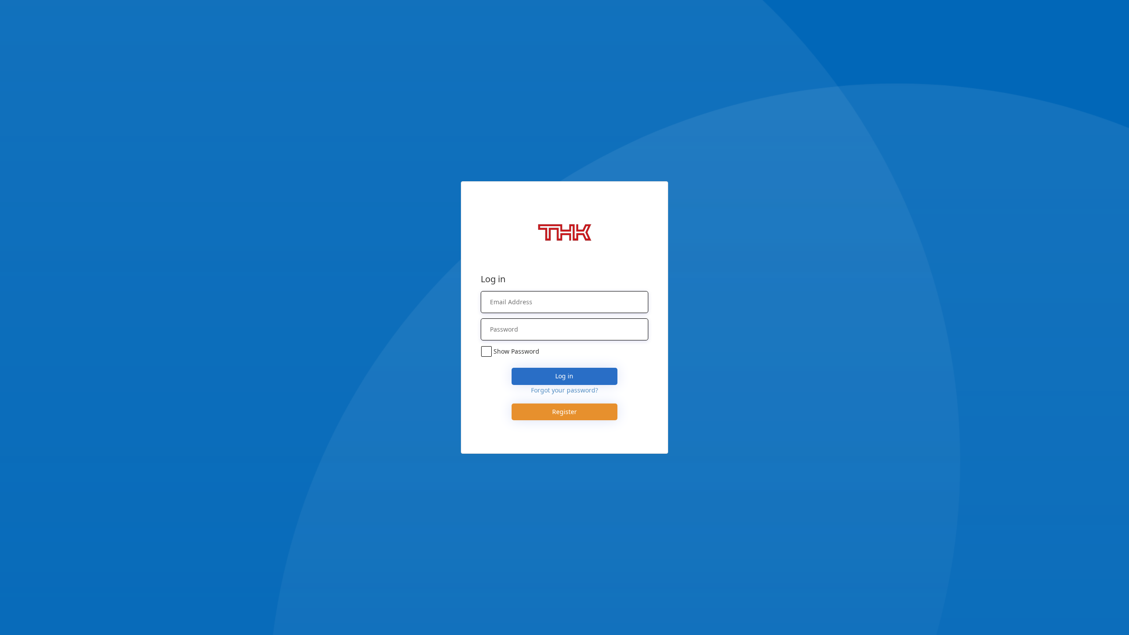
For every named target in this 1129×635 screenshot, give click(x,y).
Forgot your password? (564, 390)
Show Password (516, 351)
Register (564, 411)
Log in (564, 376)
